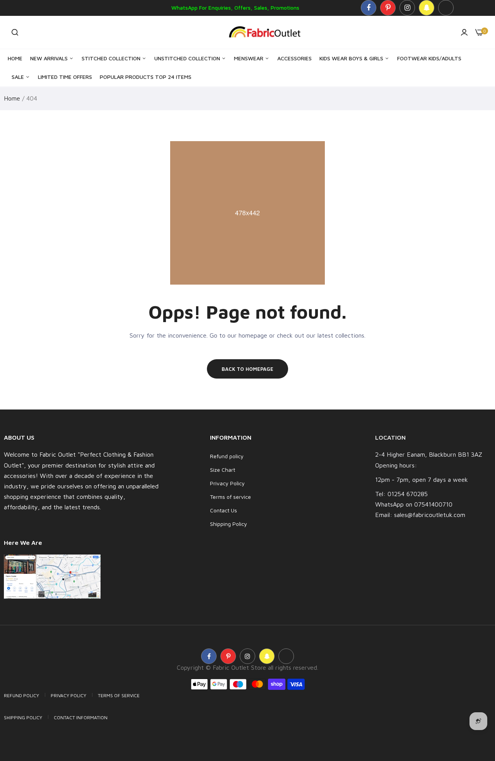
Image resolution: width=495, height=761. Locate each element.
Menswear (249, 58)
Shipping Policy (228, 523)
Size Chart (222, 469)
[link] (473, 705)
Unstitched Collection (188, 58)
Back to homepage (247, 369)
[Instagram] (407, 7)
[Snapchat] (426, 7)
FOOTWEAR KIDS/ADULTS (429, 58)
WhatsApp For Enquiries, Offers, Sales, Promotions (235, 7)
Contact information (81, 717)
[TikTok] (446, 7)
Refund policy (227, 456)
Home (15, 58)
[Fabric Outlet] (267, 32)
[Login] (464, 32)
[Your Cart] (479, 32)
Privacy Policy (227, 483)
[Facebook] (368, 7)
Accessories (294, 58)
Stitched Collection (112, 58)
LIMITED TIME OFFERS (65, 76)
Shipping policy (23, 717)
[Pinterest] (388, 7)
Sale (19, 76)
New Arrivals (49, 58)
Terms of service (230, 496)
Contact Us (223, 510)
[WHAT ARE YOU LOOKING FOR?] (15, 32)
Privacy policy (68, 695)
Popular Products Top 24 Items (145, 76)
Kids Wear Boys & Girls (352, 58)
